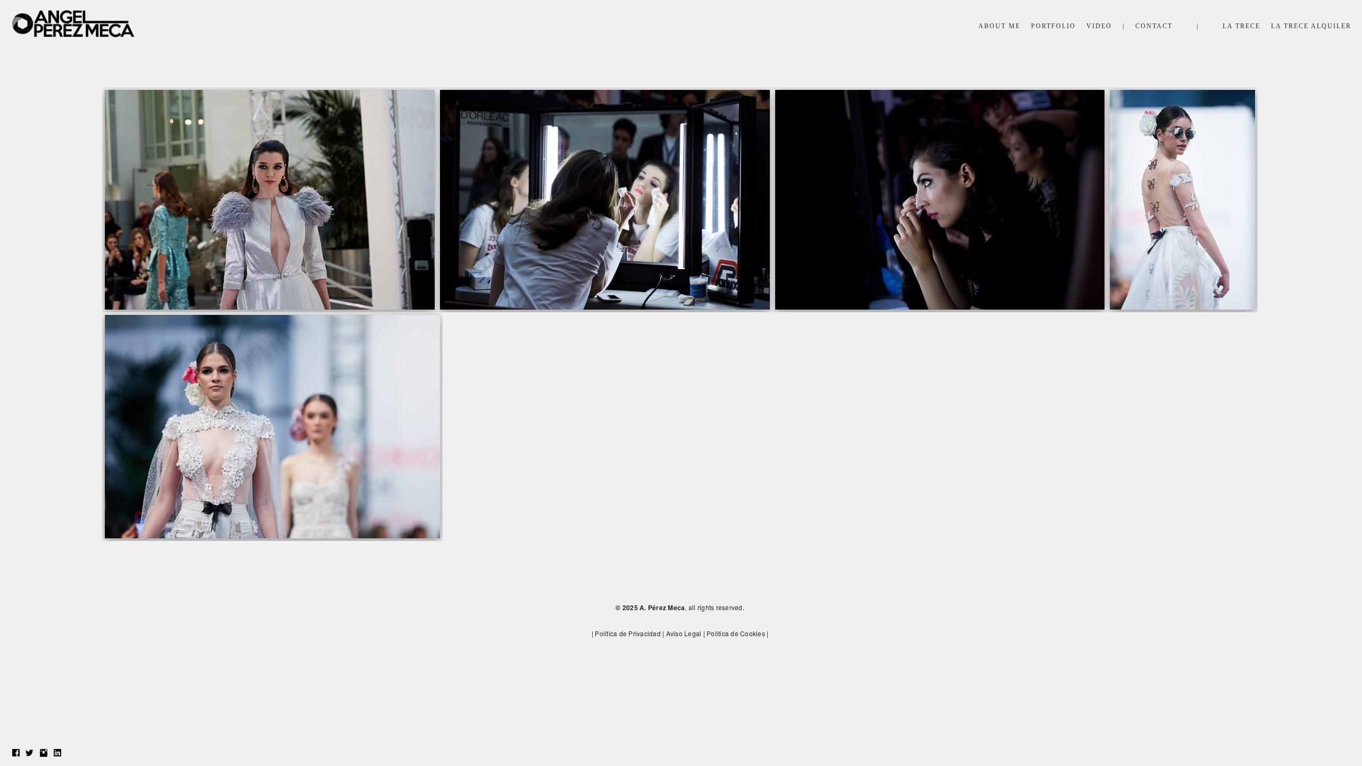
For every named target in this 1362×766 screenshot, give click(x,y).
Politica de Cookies (736, 633)
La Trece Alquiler (1311, 26)
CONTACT (1154, 26)
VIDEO (1099, 26)
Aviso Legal (684, 633)
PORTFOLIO (1053, 26)
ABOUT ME (999, 26)
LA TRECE (1241, 26)
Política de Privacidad (628, 633)
